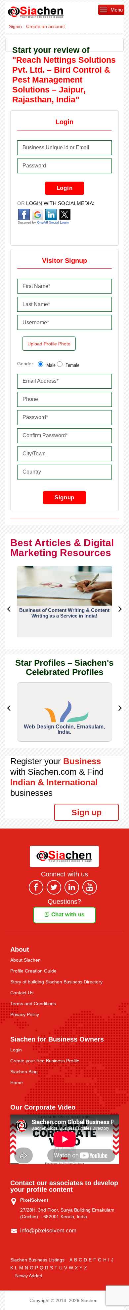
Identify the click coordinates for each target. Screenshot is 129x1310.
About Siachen (25, 960)
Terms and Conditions (33, 1003)
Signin (15, 26)
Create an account (45, 26)
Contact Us (21, 992)
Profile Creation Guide (33, 971)
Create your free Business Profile (44, 1060)
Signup (64, 497)
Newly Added (28, 1275)
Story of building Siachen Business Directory (56, 981)
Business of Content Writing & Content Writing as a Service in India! (64, 613)
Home (16, 1082)
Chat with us (67, 914)
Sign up (86, 812)
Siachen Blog (24, 1071)
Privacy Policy (24, 1014)
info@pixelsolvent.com (48, 1230)
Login (65, 188)
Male (51, 365)
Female (72, 365)
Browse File (51, 344)
